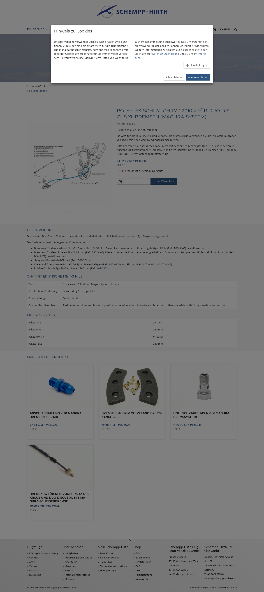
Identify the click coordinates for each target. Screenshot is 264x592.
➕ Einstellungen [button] (197, 65)
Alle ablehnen (174, 77)
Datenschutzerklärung (165, 53)
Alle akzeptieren (198, 77)
